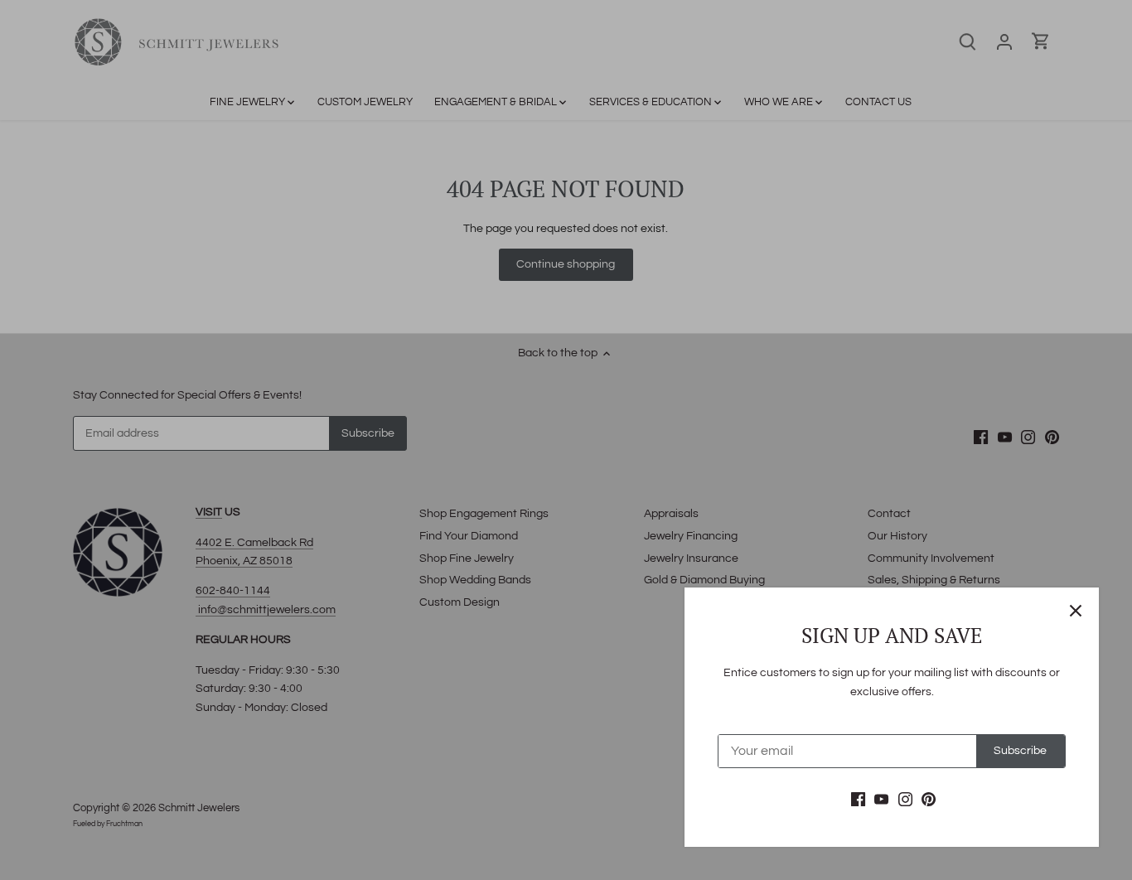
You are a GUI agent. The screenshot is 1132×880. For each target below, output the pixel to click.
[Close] (1075, 610)
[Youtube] (881, 799)
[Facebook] (858, 799)
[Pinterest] (929, 799)
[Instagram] (905, 799)
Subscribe (1020, 751)
